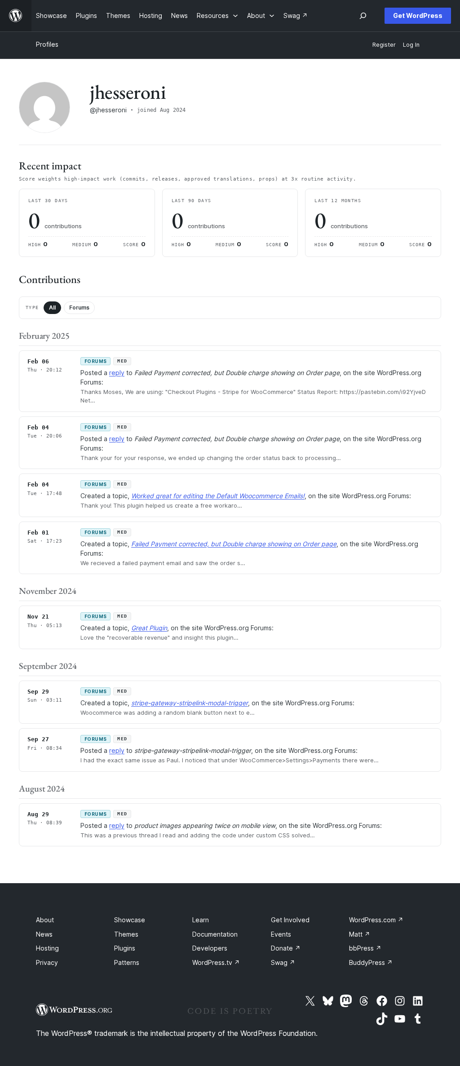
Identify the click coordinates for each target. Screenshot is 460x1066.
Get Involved (290, 920)
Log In (411, 44)
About (45, 920)
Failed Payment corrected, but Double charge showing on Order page (233, 544)
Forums (79, 307)
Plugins (124, 948)
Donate (286, 948)
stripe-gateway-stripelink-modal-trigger (189, 703)
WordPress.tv (216, 962)
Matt (359, 934)
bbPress (365, 948)
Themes (126, 934)
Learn (200, 920)
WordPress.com (376, 920)
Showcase (129, 920)
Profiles (47, 44)
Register (384, 44)
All (52, 307)
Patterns (126, 962)
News (44, 934)
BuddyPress (371, 962)
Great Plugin (149, 628)
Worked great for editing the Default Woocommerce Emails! (218, 496)
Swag (283, 962)
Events (281, 934)
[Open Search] (363, 15)
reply (116, 372)
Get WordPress (417, 15)
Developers (209, 948)
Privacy (47, 962)
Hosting (47, 948)
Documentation (215, 934)
